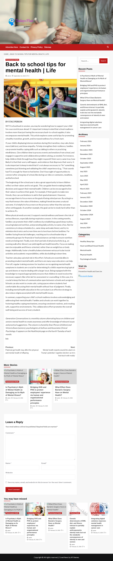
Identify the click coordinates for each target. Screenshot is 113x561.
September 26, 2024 (20, 76)
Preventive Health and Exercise (90, 271)
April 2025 (84, 184)
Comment (10, 433)
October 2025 (85, 158)
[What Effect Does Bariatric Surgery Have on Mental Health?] (65, 376)
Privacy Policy (37, 47)
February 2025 (85, 193)
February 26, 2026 (18, 398)
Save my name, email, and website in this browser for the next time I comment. (40, 482)
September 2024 (86, 215)
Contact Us (24, 47)
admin (9, 76)
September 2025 (86, 163)
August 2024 (85, 219)
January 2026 (85, 146)
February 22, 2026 (98, 532)
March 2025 (84, 189)
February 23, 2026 (76, 546)
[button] (107, 47)
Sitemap (47, 47)
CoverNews (63, 557)
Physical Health (86, 255)
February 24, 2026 (68, 398)
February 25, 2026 (43, 406)
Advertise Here (12, 47)
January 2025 (85, 197)
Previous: (22, 350)
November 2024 (86, 206)
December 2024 (86, 202)
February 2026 (85, 141)
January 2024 (85, 228)
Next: (58, 351)
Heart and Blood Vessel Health (92, 246)
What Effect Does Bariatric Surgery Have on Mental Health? (92, 99)
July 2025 (83, 171)
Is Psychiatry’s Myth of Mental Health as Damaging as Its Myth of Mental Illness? (93, 78)
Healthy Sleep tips (87, 241)
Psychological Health (12, 59)
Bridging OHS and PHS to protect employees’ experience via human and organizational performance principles (40, 395)
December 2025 (86, 150)
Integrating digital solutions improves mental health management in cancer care (91, 124)
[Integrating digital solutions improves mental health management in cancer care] (99, 509)
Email (44, 463)
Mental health (85, 250)
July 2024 (83, 223)
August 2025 (85, 167)
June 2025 (84, 176)
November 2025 (86, 154)
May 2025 (84, 180)
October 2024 (85, 210)
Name (8, 463)
